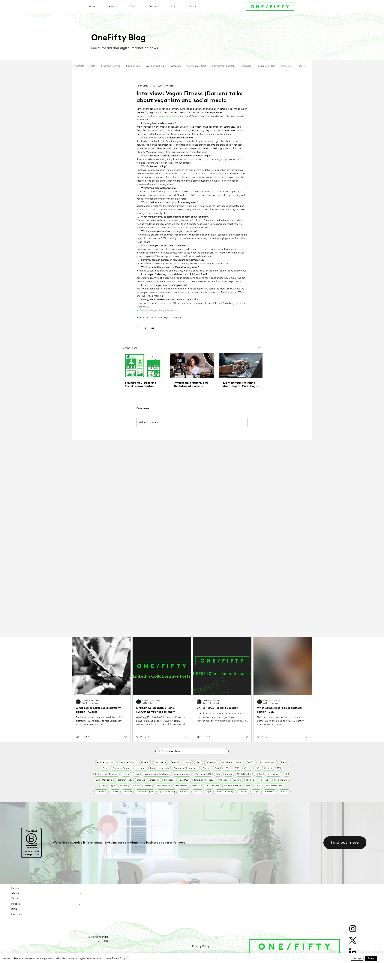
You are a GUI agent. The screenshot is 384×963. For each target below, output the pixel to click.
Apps (209, 792)
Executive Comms (110, 66)
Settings (357, 958)
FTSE (279, 768)
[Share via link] (160, 327)
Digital (217, 768)
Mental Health (244, 774)
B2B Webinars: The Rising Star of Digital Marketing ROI (238, 385)
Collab (247, 768)
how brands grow (145, 792)
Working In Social (268, 762)
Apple (112, 786)
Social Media (160, 762)
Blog (14, 909)
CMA (237, 768)
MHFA (259, 774)
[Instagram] (352, 928)
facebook (250, 780)
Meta (198, 762)
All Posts (79, 66)
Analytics (197, 792)
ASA (228, 768)
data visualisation (232, 786)
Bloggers (246, 66)
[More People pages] (157, 6)
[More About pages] (116, 6)
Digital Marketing (166, 792)
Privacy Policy (200, 946)
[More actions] (246, 86)
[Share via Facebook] (137, 327)
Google (147, 786)
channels (141, 780)
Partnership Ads (124, 780)
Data (92, 66)
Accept (371, 958)
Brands (187, 762)
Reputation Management (186, 768)
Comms (237, 780)
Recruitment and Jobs (224, 66)
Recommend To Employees (156, 774)
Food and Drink (281, 780)
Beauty (123, 786)
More (299, 66)
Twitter (126, 774)
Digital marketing (172, 317)
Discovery (154, 780)
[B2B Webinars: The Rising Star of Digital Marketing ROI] (240, 365)
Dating (206, 768)
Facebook (264, 780)
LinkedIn (145, 762)
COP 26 (135, 786)
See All (259, 348)
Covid (258, 786)
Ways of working (155, 66)
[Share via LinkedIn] (152, 327)
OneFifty (251, 762)
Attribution (223, 780)
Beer (248, 786)
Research (175, 762)
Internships (270, 792)
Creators (243, 792)
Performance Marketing (106, 774)
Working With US (203, 774)
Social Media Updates (231, 762)
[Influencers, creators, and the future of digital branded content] (192, 365)
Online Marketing (104, 780)
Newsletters (101, 792)
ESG (257, 768)
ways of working (182, 774)
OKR (287, 774)
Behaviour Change (225, 792)
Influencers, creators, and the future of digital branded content (191, 385)
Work (14, 898)
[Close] (380, 958)
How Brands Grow (274, 786)
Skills (218, 774)
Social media (133, 66)
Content (268, 768)
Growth (196, 786)
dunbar (228, 774)
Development (273, 774)
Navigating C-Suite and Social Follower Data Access (140, 385)
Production (169, 780)
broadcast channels (159, 768)
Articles (115, 792)
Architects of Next (196, 66)
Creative (128, 792)
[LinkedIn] (352, 952)
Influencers (211, 762)
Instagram (175, 66)
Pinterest (286, 66)
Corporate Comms (121, 768)
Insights (256, 792)
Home (15, 888)
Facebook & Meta (266, 66)
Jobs (137, 774)
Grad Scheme (181, 786)
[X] (352, 940)
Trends (284, 762)
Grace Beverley (163, 786)
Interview (284, 792)
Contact (16, 914)
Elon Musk (184, 780)
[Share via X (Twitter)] (145, 327)
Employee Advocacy (203, 780)
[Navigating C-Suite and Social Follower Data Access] (143, 365)
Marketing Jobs (212, 786)
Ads (103, 786)
